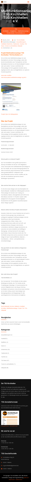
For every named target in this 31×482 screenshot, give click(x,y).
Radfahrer (3, 342)
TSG (26, 308)
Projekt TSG (21, 308)
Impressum (12, 479)
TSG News (4, 360)
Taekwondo (16, 44)
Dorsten (12, 306)
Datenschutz (19, 479)
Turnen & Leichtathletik (11, 46)
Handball (3, 44)
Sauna (2, 346)
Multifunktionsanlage (12, 308)
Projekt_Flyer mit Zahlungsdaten (9, 114)
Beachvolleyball (5, 306)
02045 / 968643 (7, 462)
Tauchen (22, 44)
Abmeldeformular (14, 426)
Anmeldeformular (5, 426)
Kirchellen (3, 308)
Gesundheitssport (21, 42)
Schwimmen (9, 44)
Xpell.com (26, 477)
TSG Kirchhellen (21, 40)
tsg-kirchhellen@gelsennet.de (11, 465)
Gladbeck (17, 306)
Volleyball (19, 46)
